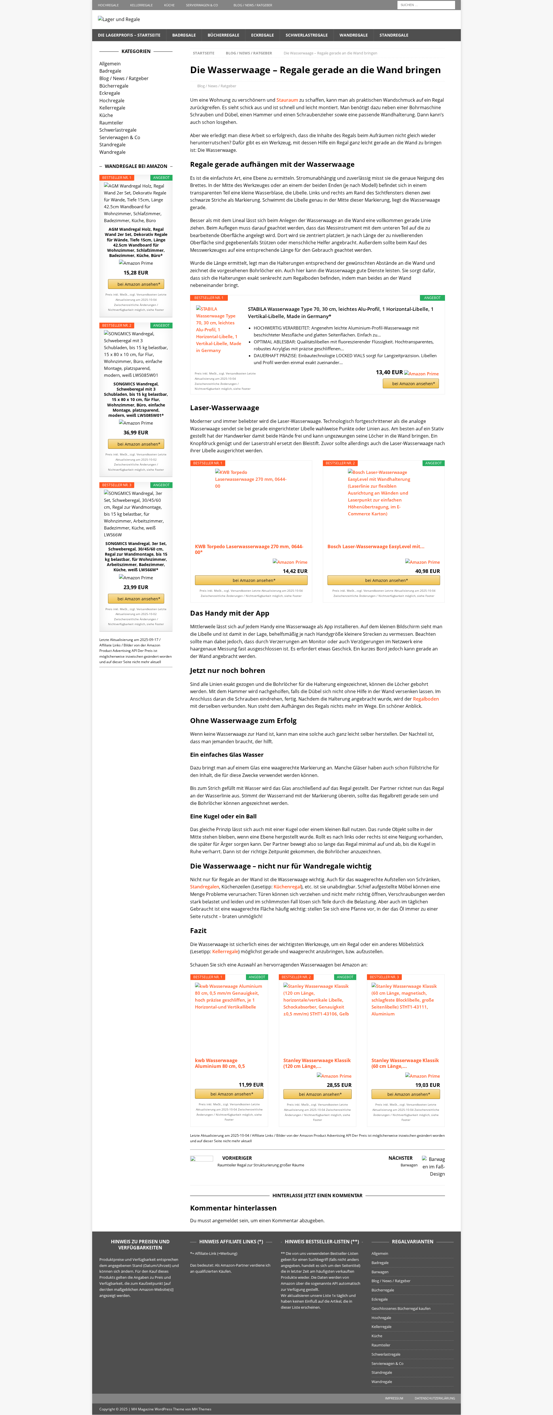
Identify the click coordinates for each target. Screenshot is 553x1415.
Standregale (394, 35)
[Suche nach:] (426, 4)
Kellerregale (141, 5)
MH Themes (201, 1409)
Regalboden (426, 699)
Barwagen (380, 1271)
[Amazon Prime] (421, 371)
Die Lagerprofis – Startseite (129, 35)
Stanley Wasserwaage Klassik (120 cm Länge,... (317, 1063)
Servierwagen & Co (202, 5)
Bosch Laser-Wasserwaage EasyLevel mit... (376, 547)
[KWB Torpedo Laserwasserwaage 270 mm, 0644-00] (251, 505)
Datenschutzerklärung (435, 1398)
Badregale (184, 35)
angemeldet (225, 1220)
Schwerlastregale (307, 35)
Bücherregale (223, 35)
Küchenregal (287, 887)
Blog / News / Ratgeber (253, 5)
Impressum (394, 1398)
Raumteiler (111, 123)
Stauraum (287, 100)
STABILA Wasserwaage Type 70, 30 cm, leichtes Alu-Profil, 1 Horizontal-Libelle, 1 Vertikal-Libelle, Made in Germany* (341, 313)
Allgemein (110, 63)
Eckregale (262, 35)
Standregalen (204, 887)
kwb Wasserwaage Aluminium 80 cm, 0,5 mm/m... (220, 1063)
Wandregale (354, 35)
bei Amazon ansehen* (413, 383)
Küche (169, 5)
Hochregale (108, 5)
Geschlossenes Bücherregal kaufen (401, 1308)
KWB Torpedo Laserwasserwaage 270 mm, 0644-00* (249, 549)
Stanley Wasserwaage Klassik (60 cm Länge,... (405, 1063)
